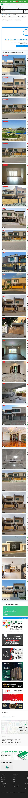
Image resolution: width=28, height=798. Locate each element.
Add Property (16, 786)
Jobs (2, 781)
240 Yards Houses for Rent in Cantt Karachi (11, 744)
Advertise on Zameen (5, 785)
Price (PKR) (3, 10)
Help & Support (4, 783)
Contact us (3, 779)
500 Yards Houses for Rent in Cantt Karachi (11, 739)
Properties (5, 1)
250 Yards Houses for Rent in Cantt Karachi (11, 740)
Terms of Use (3, 786)
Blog (14, 777)
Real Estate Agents (17, 785)
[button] (4, 8)
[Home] (2, 1)
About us (3, 777)
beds (17, 10)
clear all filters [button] (18, 19)
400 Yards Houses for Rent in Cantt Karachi (11, 742)
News (14, 779)
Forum (14, 781)
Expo (14, 783)
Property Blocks (13, 1)
